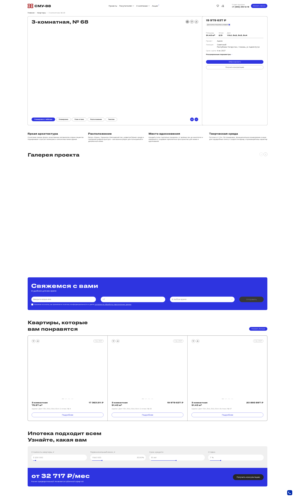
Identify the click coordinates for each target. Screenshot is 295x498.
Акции (155, 6)
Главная (31, 13)
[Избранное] (217, 6)
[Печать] (187, 22)
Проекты (113, 6)
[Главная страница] (39, 6)
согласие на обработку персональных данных (113, 304)
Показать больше (258, 329)
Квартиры (41, 13)
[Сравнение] (223, 6)
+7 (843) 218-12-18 (240, 7)
